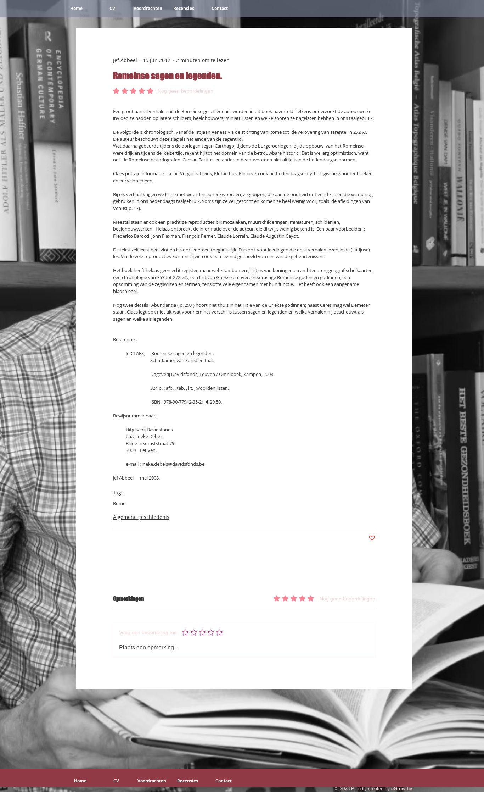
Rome (119, 503)
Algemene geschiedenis (141, 517)
